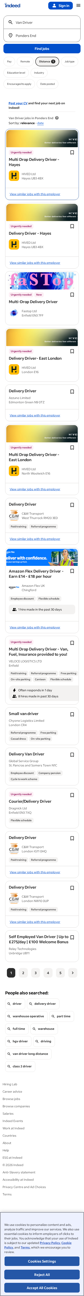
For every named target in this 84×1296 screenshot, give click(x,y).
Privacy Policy (50, 1243)
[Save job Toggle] (72, 152)
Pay (9, 61)
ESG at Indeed (12, 1157)
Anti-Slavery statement (19, 1172)
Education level (16, 72)
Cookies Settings (42, 1261)
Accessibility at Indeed (18, 1179)
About (7, 1143)
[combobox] (44, 22)
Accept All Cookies (42, 1287)
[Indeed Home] (12, 5)
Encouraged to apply (19, 83)
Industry (39, 72)
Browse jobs (11, 1099)
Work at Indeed (14, 1128)
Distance (46, 61)
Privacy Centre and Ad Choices (24, 1187)
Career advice (12, 1091)
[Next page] (72, 973)
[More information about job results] (56, 118)
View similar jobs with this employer (35, 194)
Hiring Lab (10, 1084)
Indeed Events (13, 1121)
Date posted (47, 83)
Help (6, 1150)
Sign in (64, 5)
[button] (34, 162)
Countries (9, 1135)
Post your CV (18, 103)
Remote (25, 61)
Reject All (42, 1274)
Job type (70, 61)
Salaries (8, 1113)
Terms (25, 1247)
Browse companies (16, 1106)
